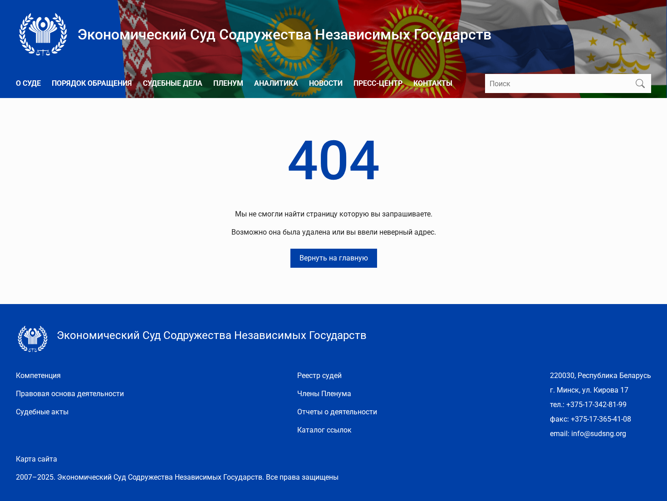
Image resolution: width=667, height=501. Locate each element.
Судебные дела (172, 83)
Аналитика (276, 83)
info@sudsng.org (598, 433)
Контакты (432, 83)
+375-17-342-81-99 (596, 404)
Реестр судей (319, 375)
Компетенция (38, 375)
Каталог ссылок (324, 430)
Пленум (228, 83)
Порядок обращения (92, 83)
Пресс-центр (377, 83)
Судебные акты (42, 412)
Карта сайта (36, 459)
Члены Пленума (324, 393)
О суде (28, 83)
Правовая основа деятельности (70, 393)
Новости (326, 83)
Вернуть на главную (333, 258)
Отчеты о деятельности (337, 412)
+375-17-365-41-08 (601, 419)
